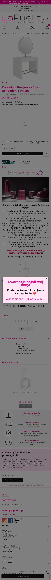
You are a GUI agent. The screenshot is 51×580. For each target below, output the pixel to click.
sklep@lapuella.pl (35, 299)
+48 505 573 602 (14, 299)
